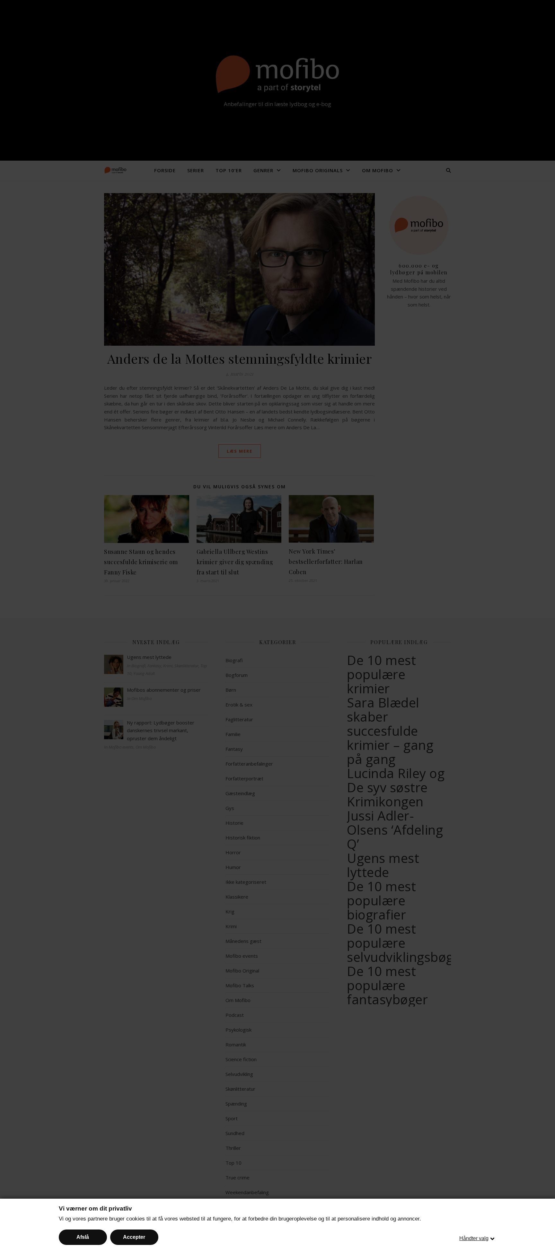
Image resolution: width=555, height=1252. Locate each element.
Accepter (134, 1237)
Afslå (82, 1237)
